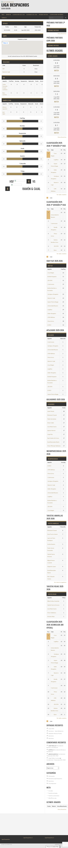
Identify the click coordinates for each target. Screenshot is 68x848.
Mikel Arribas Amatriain (53, 601)
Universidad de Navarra (55, 216)
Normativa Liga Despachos (55, 778)
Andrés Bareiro (51, 544)
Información (51, 776)
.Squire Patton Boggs (52, 302)
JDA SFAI (56, 246)
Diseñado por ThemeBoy (61, 844)
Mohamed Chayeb (52, 415)
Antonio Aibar (51, 616)
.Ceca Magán (50, 272)
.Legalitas (49, 309)
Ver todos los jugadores (60, 582)
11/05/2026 (56, 107)
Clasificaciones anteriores (56, 14)
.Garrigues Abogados (52, 294)
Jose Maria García (51, 426)
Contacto (4, 18)
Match (56, 70)
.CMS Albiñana (51, 317)
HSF (3, 68)
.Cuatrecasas (50, 284)
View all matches (62, 33)
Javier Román (50, 411)
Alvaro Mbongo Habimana (54, 446)
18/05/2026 (56, 75)
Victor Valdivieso (51, 612)
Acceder (50, 790)
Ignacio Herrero (51, 430)
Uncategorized (52, 783)
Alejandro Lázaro (51, 566)
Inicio (3, 14)
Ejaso (55, 250)
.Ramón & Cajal (51, 298)
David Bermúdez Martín (53, 442)
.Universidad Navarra (52, 305)
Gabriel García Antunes (53, 605)
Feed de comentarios (53, 795)
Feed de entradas (52, 793)
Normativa (8, 14)
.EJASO (49, 325)
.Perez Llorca (50, 321)
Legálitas (56, 159)
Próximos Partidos (43, 14)
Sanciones (51, 736)
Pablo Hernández (51, 419)
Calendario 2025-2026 (31, 14)
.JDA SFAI (49, 280)
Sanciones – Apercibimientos (55, 731)
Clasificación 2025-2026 (19, 14)
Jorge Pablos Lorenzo (53, 758)
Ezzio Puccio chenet (52, 534)
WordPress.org (52, 798)
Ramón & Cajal (6, 72)
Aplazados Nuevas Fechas (55, 733)
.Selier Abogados (51, 313)
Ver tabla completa (61, 194)
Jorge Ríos (50, 434)
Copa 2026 (51, 728)
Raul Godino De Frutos (53, 438)
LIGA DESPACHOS (15, 5)
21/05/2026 (56, 60)
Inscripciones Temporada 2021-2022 (56, 760)
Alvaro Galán (50, 422)
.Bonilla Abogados (52, 276)
